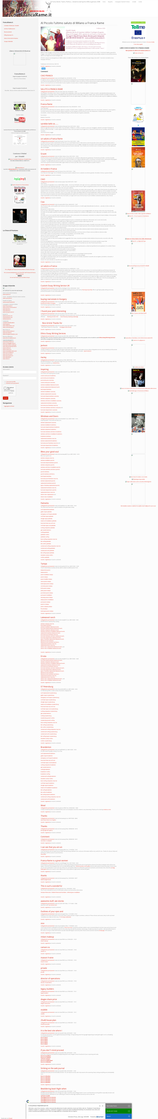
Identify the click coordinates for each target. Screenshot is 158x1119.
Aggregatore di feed (9, 406)
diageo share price (49, 999)
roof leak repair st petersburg (48, 700)
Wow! (43, 805)
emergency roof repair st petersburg (50, 697)
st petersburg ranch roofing (47, 720)
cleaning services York (52, 316)
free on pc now (68, 927)
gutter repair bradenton (47, 756)
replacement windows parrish (48, 483)
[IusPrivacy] (100, 1117)
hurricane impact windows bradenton (50, 427)
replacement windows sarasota (49, 403)
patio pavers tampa (46, 590)
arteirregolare (6, 324)
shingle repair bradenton (47, 785)
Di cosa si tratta (150, 42)
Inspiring (44, 369)
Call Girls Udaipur (45, 1059)
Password (6, 375)
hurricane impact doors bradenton (49, 445)
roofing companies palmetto (48, 527)
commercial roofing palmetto (48, 548)
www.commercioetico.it (8, 331)
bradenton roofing (45, 774)
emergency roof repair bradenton (49, 758)
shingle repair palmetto (46, 518)
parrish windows (45, 471)
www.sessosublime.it (8, 352)
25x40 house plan (48, 1020)
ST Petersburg (47, 686)
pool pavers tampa (45, 602)
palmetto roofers (45, 534)
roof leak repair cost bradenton (48, 762)
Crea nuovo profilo (11, 381)
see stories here (53, 905)
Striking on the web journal (52, 1068)
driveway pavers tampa (47, 597)
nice (42, 923)
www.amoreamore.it (8, 355)
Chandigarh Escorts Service (48, 1097)
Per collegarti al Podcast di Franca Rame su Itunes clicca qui (19, 269)
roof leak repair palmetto (47, 516)
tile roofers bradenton (46, 792)
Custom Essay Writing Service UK (55, 285)
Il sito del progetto (138, 44)
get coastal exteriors (46, 530)
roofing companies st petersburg (49, 711)
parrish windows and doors (47, 474)
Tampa (44, 563)
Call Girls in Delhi (45, 1096)
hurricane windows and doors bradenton (51, 431)
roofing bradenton (45, 769)
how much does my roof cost (48, 523)
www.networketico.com (8, 325)
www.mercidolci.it (7, 332)
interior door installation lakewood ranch (51, 648)
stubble (44, 1009)
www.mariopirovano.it (8, 312)
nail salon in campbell (46, 841)
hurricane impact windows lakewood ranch (51, 628)
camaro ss (45, 947)
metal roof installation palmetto (48, 521)
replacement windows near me (48, 438)
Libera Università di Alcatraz (11, 38)
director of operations (50, 978)
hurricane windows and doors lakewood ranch (52, 636)
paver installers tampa (46, 579)
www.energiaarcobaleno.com (10, 334)
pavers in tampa (45, 604)
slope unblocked (67, 917)
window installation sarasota (48, 391)
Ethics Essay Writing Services (53, 333)
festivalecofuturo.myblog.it (9, 345)
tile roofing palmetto (46, 541)
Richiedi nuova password (12, 383)
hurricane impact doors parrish (48, 490)
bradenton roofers (45, 771)
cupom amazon (87, 351)
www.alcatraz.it (6, 294)
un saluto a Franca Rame (52, 138)
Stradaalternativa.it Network (138, 22)
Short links (43, 854)
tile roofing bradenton (46, 790)
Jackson (44, 345)
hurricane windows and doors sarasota (50, 407)
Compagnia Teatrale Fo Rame (122, 1)
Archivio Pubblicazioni (9, 28)
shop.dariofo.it (6, 310)
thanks (44, 875)
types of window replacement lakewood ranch (52, 639)
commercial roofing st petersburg (49, 731)
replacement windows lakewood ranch (50, 633)
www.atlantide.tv (7, 357)
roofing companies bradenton (48, 765)
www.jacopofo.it (7, 319)
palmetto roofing (45, 537)
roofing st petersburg (46, 715)
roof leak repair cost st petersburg (49, 709)
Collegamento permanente (47, 78)
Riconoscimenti (8, 32)
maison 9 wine (47, 957)
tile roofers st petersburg (47, 727)
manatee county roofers (47, 555)
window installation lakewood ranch (50, 385)
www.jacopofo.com (7, 316)
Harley (43, 357)
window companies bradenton (48, 429)
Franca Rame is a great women (54, 860)
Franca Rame (46, 104)
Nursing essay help (87, 289)
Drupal (10, 1118)
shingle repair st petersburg (48, 702)
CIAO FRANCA (47, 75)
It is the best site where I (51, 1030)
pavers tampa (44, 577)
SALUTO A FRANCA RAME (52, 89)
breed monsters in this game (83, 866)
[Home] (27, 8)
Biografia (110, 1)
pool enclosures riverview (47, 380)
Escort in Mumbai (45, 1076)
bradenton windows (46, 436)
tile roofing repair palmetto (47, 553)
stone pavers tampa (46, 581)
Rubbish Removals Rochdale (59, 892)
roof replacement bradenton (48, 753)
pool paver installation (46, 595)
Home (104, 1)
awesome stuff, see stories (52, 901)
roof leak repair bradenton (47, 783)
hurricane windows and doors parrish (50, 469)
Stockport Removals (46, 892)
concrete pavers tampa (46, 586)
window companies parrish (47, 465)
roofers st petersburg (46, 741)
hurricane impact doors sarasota (49, 410)
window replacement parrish (48, 481)
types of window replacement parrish (50, 485)
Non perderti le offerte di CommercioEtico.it (138, 50)
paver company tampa (46, 606)
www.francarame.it (7, 306)
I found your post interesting (53, 311)
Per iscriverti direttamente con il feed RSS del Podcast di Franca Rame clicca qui (19, 273)
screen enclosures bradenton (48, 375)
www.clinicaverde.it (7, 354)
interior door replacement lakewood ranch (51, 647)
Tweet (43, 68)
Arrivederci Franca (49, 168)
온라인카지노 (56, 363)
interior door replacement (47, 494)
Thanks (44, 815)
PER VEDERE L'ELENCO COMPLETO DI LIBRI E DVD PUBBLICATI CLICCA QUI (138, 506)
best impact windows (46, 389)
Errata (43, 656)
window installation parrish (47, 460)
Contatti (134, 1)
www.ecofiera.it (7, 348)
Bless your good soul (50, 451)
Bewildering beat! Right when (53, 1088)
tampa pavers (44, 572)
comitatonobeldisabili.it (8, 322)
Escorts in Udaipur (46, 1057)
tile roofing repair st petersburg (48, 736)
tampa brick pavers (45, 570)
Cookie (140, 1)
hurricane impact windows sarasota (50, 396)
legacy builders (47, 989)
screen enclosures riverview (48, 382)
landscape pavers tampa (47, 583)
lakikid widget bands (46, 879)
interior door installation (47, 497)
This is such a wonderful (51, 886)
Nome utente (6, 369)
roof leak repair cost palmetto (48, 525)
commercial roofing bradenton (48, 776)
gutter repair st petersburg (47, 695)
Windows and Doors (49, 416)
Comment (45, 836)
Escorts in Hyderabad (47, 1060)
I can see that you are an (51, 847)
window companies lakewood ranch (50, 630)
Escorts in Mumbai (46, 1062)
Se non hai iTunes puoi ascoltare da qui (20, 277)
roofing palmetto (45, 532)
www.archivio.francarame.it (10, 307)
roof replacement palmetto (47, 509)
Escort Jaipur (44, 1037)
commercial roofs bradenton (48, 799)
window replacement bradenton (49, 441)
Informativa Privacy (72, 1116)
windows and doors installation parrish (50, 467)
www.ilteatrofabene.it (8, 341)
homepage (101, 930)
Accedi (5, 398)
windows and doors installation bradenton (51, 434)
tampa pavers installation (47, 599)
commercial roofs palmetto (47, 550)
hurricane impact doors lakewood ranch (51, 637)
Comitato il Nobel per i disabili (11, 25)
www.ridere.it (6, 358)
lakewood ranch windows (47, 640)
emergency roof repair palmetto (49, 514)
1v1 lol (60, 917)
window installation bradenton (48, 425)
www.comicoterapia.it (8, 327)
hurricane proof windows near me (49, 405)
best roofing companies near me (49, 539)
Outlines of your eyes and (52, 911)
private (44, 968)
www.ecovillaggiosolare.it (9, 343)
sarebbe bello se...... (49, 123)
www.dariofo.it (6, 309)
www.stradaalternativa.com (10, 351)
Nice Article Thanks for (51, 323)
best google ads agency (47, 830)
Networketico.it (13, 169)
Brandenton (46, 747)
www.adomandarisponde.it (9, 346)
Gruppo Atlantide (8, 41)
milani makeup (47, 936)
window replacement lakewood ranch (50, 387)
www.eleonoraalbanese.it (9, 338)
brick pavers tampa (45, 588)
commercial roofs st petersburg (48, 734)
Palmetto (45, 503)
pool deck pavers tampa (47, 593)
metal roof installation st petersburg (50, 704)
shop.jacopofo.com (7, 317)
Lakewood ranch (48, 617)
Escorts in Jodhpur (46, 1056)
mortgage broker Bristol (65, 327)
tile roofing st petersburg (47, 725)
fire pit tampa (44, 608)
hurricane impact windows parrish (49, 462)
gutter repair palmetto (46, 511)
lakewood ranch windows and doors (50, 642)
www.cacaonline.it (7, 298)
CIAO (43, 179)
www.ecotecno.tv (7, 349)
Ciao (43, 202)
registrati (47, 66)
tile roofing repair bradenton (48, 794)
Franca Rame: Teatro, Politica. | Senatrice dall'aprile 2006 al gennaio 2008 (76, 2)
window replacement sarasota (48, 394)
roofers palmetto (45, 557)
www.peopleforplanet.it (9, 302)
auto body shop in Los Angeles (48, 820)
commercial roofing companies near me (50, 546)
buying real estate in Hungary (54, 299)
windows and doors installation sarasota (51, 400)
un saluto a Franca (49, 266)
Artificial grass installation (73, 892)
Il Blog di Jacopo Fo (8, 35)
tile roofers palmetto (46, 543)
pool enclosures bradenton (47, 378)
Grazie (43, 153)
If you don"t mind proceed (52, 1050)
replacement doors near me (48, 492)
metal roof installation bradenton (49, 787)
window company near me (47, 458)
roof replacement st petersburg (48, 693)
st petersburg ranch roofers (48, 718)
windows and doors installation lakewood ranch (53, 631)
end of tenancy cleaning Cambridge (69, 316)
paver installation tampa (47, 574)
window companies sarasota (48, 398)
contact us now (107, 809)
